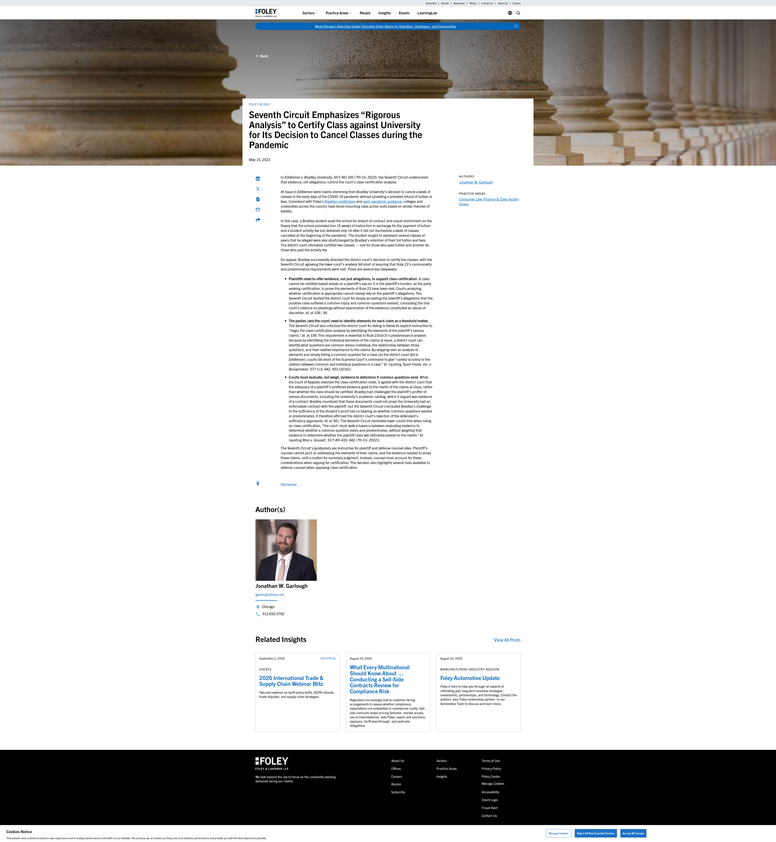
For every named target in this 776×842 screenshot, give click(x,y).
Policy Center (491, 776)
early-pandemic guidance (382, 201)
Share (257, 219)
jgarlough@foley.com (269, 594)
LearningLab (427, 13)
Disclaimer (289, 484)
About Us (503, 3)
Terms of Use (491, 761)
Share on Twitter (257, 188)
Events (404, 13)
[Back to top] (257, 484)
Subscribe (431, 3)
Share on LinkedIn (257, 178)
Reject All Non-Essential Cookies (596, 833)
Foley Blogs (259, 104)
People (365, 13)
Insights (385, 13)
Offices (473, 3)
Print (257, 199)
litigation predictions (339, 201)
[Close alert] (515, 26)
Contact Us (487, 3)
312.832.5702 (273, 613)
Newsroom (459, 3)
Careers (517, 3)
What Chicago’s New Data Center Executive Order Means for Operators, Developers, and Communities (385, 26)
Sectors (308, 13)
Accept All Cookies (633, 833)
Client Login (490, 800)
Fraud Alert (490, 808)
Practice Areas (337, 13)
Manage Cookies (558, 833)
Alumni (445, 3)
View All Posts (507, 640)
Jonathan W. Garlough (476, 182)
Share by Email (257, 209)
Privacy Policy (491, 768)
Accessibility (490, 792)
